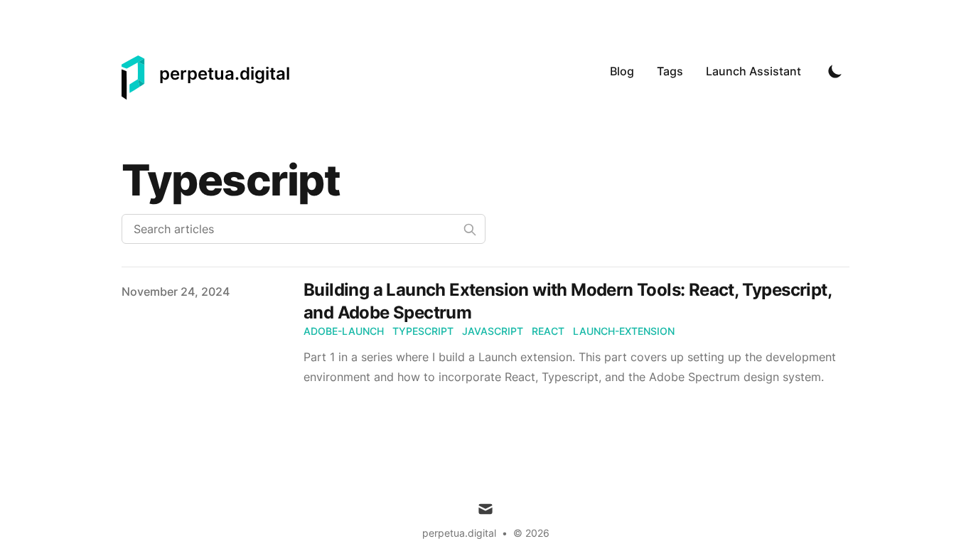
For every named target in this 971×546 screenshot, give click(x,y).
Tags (670, 71)
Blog (622, 71)
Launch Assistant (753, 71)
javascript (492, 331)
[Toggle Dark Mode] (835, 71)
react (548, 331)
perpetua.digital (459, 533)
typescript (423, 331)
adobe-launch (344, 331)
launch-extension (624, 331)
